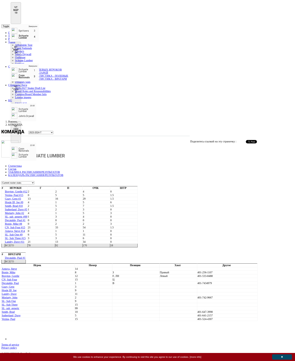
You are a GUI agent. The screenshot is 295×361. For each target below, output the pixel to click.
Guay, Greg (8, 286)
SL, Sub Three (10, 304)
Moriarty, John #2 (14, 213)
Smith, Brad (8, 311)
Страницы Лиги (17, 85)
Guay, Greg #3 (13, 198)
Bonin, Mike (8, 272)
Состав (12, 169)
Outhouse (20, 57)
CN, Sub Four (9, 279)
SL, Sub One (9, 301)
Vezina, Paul (8, 319)
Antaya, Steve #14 (15, 231)
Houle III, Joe (9, 290)
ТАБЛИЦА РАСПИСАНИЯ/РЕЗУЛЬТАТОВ (34, 172)
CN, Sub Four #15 (15, 227)
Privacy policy (9, 347)
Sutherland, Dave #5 (16, 209)
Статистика (15, 165)
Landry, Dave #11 (14, 241)
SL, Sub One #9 (14, 234)
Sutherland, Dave (11, 315)
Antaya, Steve (9, 268)
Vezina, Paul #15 (14, 195)
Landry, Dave (9, 293)
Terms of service (10, 344)
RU (10, 100)
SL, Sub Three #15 (15, 238)
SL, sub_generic (10, 308)
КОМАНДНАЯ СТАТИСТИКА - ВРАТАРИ (41, 78)
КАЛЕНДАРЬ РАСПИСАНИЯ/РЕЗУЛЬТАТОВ (35, 175)
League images (23, 97)
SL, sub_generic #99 (16, 216)
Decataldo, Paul (10, 283)
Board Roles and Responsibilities (33, 91)
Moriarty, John (9, 297)
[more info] (195, 357)
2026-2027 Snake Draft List (30, 88)
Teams (11, 42)
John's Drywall (23, 54)
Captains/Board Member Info (31, 94)
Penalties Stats (22, 82)
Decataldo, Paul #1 (15, 220)
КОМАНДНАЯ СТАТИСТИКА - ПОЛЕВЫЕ (41, 75)
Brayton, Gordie (10, 276)
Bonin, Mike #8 (13, 223)
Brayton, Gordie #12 (16, 191)
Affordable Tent (23, 45)
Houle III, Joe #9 (14, 202)
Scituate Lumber (24, 60)
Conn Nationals (23, 48)
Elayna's (19, 51)
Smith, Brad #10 (14, 205)
